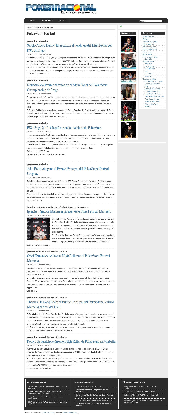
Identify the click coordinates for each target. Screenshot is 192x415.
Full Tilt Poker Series (152, 94)
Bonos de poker (148, 36)
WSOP (147, 107)
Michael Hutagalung (70, 412)
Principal (32, 21)
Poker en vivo (148, 52)
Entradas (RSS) (48, 412)
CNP (146, 86)
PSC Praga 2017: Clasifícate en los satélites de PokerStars (64, 127)
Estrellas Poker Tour (152, 89)
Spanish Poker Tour (152, 101)
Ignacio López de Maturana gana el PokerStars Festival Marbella (69, 211)
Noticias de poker (149, 47)
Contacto (62, 21)
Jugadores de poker (37, 207)
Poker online (147, 54)
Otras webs (47, 21)
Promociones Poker (150, 57)
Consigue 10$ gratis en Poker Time (88, 386)
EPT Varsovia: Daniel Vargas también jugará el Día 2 (95, 400)
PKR (146, 71)
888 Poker (148, 64)
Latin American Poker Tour (154, 96)
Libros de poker (148, 44)
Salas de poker (148, 61)
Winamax (148, 76)
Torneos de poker (77, 207)
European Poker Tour (152, 91)
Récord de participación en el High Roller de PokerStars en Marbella (71, 341)
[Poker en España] (61, 15)
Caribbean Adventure (152, 84)
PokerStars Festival (36, 41)
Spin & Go (148, 59)
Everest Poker (150, 66)
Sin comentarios (43, 54)
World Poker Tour (151, 104)
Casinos (146, 39)
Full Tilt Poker (150, 69)
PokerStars (149, 74)
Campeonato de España (153, 81)
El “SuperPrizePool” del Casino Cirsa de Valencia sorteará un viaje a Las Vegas (45, 392)
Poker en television (150, 49)
